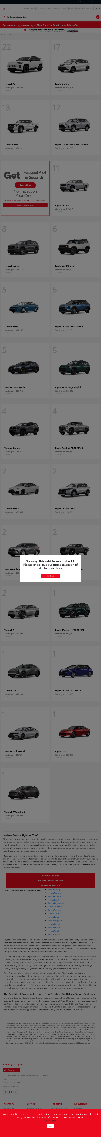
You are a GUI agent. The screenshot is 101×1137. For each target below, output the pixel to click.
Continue (50, 576)
